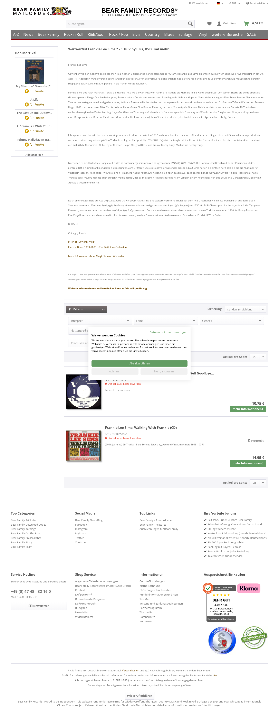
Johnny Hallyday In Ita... (34, 140)
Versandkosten (130, 670)
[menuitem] (130, 24)
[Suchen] (190, 24)
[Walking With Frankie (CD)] (83, 446)
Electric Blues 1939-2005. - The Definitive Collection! (97, 247)
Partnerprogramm (151, 608)
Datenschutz (147, 617)
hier (215, 675)
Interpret (76, 321)
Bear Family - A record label (156, 520)
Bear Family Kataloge (23, 529)
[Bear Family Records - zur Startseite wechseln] (43, 11)
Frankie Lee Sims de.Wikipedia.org (107, 288)
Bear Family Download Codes (28, 524)
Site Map (145, 599)
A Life (34, 99)
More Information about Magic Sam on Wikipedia (96, 256)
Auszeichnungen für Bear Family (159, 529)
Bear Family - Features (153, 524)
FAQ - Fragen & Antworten (155, 590)
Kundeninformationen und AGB (159, 594)
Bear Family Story (21, 542)
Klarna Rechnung (150, 586)
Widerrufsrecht (84, 617)
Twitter (79, 538)
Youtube (80, 542)
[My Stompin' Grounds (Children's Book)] (34, 72)
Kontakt (80, 590)
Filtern (78, 309)
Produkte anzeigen (84, 343)
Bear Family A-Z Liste (23, 520)
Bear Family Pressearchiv (26, 538)
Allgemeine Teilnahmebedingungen (96, 581)
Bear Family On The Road (26, 533)
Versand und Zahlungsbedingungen (161, 603)
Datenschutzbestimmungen (168, 332)
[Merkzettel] (209, 24)
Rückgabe (81, 608)
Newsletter (81, 612)
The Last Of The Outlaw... (34, 113)
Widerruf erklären (139, 696)
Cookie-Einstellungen (152, 581)
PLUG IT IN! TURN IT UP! (81, 242)
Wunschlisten (200, 3)
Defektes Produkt (85, 603)
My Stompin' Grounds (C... (34, 86)
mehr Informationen (247, 409)
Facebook (81, 524)
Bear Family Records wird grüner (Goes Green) (103, 586)
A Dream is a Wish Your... (34, 126)
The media (146, 612)
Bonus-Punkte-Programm (90, 599)
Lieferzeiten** (83, 594)
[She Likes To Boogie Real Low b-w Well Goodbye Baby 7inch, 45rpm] (83, 391)
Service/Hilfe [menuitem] (257, 3)
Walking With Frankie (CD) (141, 427)
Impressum (146, 621)
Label (140, 321)
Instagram (81, 529)
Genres (207, 321)
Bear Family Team (21, 547)
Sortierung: (214, 309)
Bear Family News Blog (89, 520)
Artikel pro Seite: (235, 357)
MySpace (80, 533)
